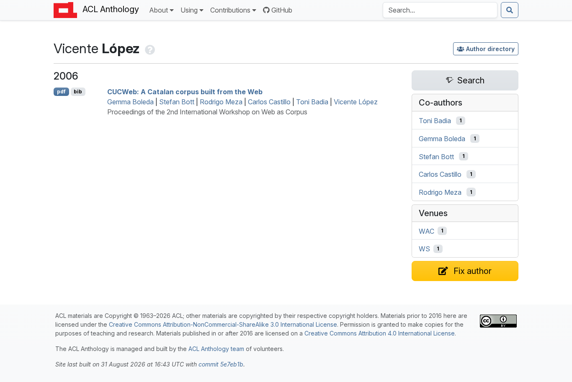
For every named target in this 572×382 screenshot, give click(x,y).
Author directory (490, 48)
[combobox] (440, 10)
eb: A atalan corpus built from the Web (185, 92)
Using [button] (189, 10)
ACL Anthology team (216, 348)
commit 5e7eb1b (220, 364)
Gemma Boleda (130, 102)
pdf (61, 91)
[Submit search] (509, 10)
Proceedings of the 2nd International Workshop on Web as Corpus (207, 112)
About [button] (158, 10)
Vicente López (356, 102)
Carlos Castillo (269, 102)
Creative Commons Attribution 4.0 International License (379, 333)
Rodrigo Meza (221, 102)
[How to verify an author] (149, 48)
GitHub (281, 10)
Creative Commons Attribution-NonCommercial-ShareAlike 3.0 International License (223, 324)
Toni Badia (312, 102)
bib (78, 91)
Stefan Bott (176, 102)
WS (424, 249)
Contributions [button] (230, 10)
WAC (426, 231)
